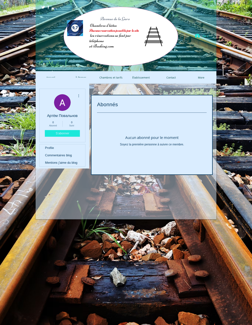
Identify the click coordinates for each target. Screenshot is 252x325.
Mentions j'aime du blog (61, 162)
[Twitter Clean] (43, 7)
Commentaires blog (58, 155)
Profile (49, 148)
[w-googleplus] (53, 10)
